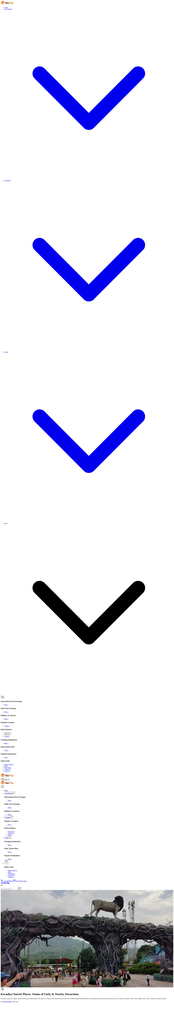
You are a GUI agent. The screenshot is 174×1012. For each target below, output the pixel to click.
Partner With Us (9, 764)
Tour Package (8, 793)
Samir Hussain (7, 1001)
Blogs (6, 766)
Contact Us (7, 769)
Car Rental (8, 817)
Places (7, 838)
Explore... (7, 726)
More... (6, 705)
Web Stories (7, 768)
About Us (7, 771)
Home (6, 7)
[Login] (5, 780)
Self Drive (11, 833)
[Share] (2, 989)
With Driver (11, 831)
